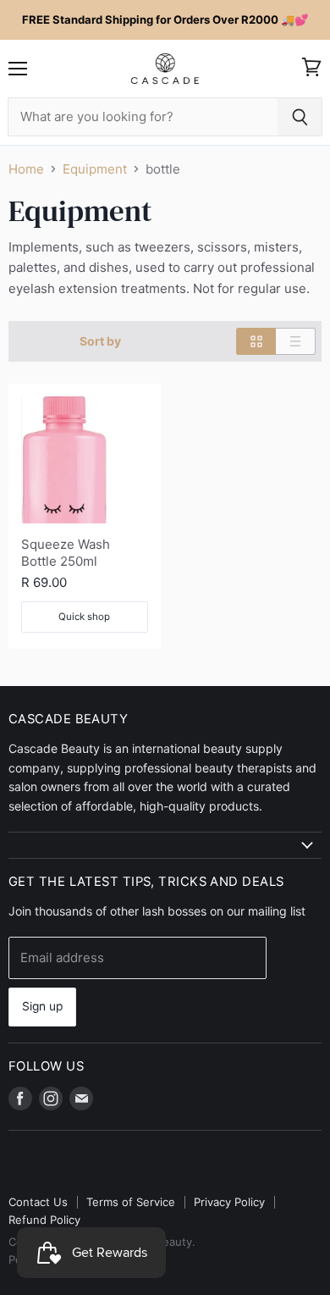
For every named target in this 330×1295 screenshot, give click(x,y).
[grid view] (256, 341)
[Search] (300, 116)
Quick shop (84, 617)
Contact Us (38, 1202)
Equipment (95, 169)
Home (26, 169)
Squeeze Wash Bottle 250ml (65, 552)
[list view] (296, 341)
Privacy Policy (229, 1202)
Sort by (100, 341)
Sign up (42, 1006)
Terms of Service (130, 1202)
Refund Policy (44, 1219)
